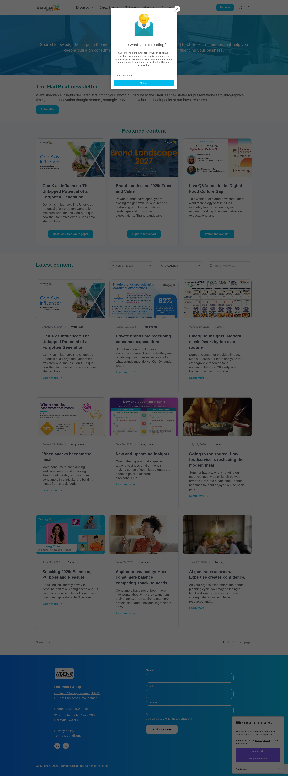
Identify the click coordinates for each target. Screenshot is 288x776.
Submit (144, 83)
